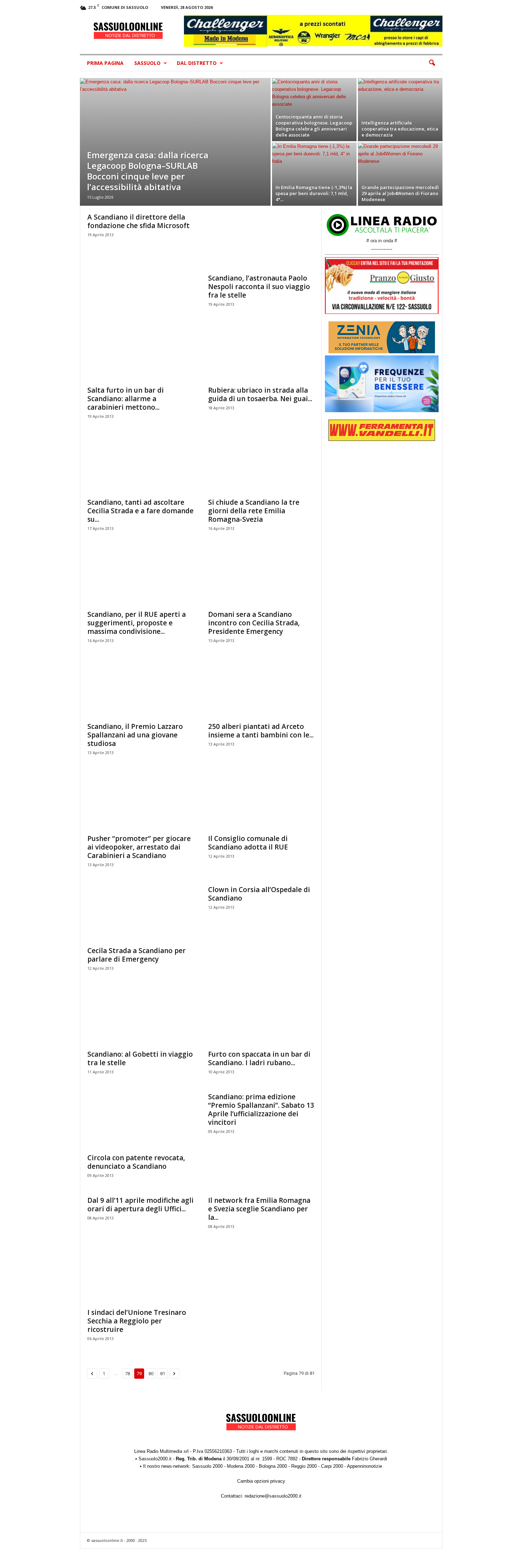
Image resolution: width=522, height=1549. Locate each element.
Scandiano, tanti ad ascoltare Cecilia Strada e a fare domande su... (140, 511)
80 (150, 1373)
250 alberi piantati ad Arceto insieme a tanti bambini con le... (261, 731)
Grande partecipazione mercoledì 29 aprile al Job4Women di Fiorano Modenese (400, 193)
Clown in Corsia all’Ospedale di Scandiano (259, 894)
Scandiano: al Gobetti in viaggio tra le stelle (140, 1058)
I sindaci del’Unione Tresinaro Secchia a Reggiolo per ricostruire (136, 1321)
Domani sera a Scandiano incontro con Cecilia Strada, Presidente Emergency (254, 623)
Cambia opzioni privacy (261, 1481)
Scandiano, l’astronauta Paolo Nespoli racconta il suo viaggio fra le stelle (259, 286)
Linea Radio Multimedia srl (161, 1451)
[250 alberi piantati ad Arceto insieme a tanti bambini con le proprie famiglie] (261, 689)
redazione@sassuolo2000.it (273, 1496)
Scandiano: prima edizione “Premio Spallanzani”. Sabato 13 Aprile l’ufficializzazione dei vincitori (261, 1109)
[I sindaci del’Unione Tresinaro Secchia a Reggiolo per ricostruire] (140, 1275)
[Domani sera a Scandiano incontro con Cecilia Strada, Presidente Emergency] (261, 577)
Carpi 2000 (332, 1466)
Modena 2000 (241, 1466)
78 (127, 1373)
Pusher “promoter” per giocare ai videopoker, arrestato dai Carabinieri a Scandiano (139, 847)
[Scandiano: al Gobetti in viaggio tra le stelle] (140, 1017)
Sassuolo (147, 63)
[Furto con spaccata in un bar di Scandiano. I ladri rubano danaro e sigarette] (261, 1017)
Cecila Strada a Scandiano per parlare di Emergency (136, 955)
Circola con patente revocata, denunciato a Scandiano (136, 1162)
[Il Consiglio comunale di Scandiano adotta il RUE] (261, 801)
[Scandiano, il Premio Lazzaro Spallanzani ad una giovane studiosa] (140, 689)
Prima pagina (105, 63)
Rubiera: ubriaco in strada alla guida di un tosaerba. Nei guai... (260, 394)
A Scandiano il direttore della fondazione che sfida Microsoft (138, 221)
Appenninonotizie (364, 1466)
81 (162, 1373)
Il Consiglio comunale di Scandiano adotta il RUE (248, 843)
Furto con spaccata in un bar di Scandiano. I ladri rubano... (259, 1058)
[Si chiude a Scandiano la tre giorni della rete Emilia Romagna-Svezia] (261, 465)
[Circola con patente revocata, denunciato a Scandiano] (140, 1120)
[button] (432, 63)
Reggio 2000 (304, 1466)
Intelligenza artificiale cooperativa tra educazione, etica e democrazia (399, 129)
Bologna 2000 (273, 1466)
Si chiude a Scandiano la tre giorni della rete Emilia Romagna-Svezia (253, 511)
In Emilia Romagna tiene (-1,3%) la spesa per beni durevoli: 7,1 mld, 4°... (314, 193)
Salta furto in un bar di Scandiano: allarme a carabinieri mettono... (125, 399)
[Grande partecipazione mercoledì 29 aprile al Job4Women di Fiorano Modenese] (400, 174)
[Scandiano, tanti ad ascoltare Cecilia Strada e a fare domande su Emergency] (140, 465)
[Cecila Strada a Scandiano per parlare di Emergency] (140, 913)
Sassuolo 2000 (207, 1466)
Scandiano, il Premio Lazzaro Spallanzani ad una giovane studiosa (135, 735)
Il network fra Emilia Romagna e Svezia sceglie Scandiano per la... (259, 1209)
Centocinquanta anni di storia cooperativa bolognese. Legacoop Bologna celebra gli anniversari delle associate (314, 126)
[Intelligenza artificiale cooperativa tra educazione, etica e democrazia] (400, 109)
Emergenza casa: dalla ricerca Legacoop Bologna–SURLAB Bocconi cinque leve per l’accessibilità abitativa (147, 171)
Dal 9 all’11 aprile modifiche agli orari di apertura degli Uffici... (140, 1204)
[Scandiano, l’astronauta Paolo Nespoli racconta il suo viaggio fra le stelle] (261, 241)
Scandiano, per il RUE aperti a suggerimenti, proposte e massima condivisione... (136, 623)
